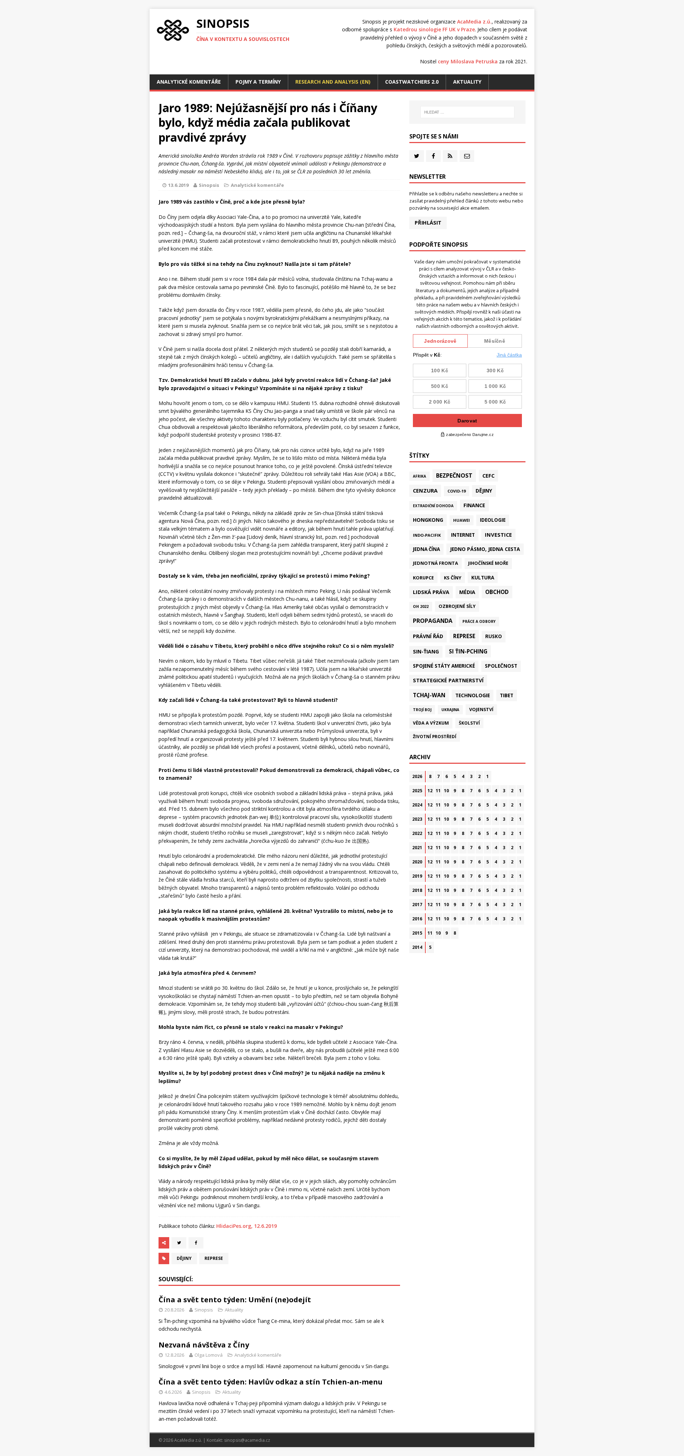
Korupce (423, 577)
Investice (498, 534)
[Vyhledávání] (467, 112)
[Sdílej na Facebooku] (195, 1243)
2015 (417, 933)
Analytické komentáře (189, 81)
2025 (417, 791)
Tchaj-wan (429, 695)
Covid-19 (456, 491)
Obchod (497, 591)
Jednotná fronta (435, 563)
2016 (417, 919)
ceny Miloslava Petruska (468, 61)
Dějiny (184, 1258)
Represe (213, 1258)
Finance (474, 505)
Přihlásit (428, 222)
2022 (417, 833)
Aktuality (467, 81)
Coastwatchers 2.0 (412, 81)
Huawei (461, 520)
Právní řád (428, 636)
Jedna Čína (426, 549)
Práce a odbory (479, 621)
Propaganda (432, 621)
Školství (469, 723)
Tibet (506, 695)
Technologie (472, 695)
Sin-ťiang (426, 651)
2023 (417, 819)
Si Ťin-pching (468, 651)
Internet (463, 534)
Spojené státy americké (444, 666)
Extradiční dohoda (433, 505)
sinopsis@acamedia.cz (247, 1440)
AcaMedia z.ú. (474, 21)
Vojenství (481, 709)
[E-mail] (467, 156)
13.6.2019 (178, 185)
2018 (417, 890)
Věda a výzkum (431, 723)
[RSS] (450, 156)
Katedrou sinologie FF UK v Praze (434, 29)
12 (430, 791)
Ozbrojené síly (457, 606)
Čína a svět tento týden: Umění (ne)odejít (235, 1299)
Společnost (501, 666)
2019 (417, 876)
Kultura (482, 577)
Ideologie (493, 520)
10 (446, 791)
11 (438, 791)
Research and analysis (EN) (332, 81)
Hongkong (428, 519)
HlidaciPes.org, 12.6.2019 (246, 1226)
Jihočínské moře (488, 563)
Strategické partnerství (448, 680)
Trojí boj (422, 709)
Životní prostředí (434, 737)
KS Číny (452, 577)
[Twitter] (416, 156)
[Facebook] (433, 156)
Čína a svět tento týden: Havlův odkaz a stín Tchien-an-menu (271, 1382)
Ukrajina (450, 709)
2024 (417, 805)
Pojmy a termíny (258, 81)
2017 (417, 905)
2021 (417, 848)
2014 (417, 947)
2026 (417, 776)
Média (467, 592)
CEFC (488, 475)
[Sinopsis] (173, 30)
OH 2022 (421, 606)
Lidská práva (431, 591)
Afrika (419, 476)
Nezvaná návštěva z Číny (204, 1345)
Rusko (493, 636)
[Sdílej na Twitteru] (178, 1243)
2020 (417, 862)
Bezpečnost (454, 475)
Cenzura (425, 490)
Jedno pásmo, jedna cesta (485, 549)
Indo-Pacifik (427, 535)
